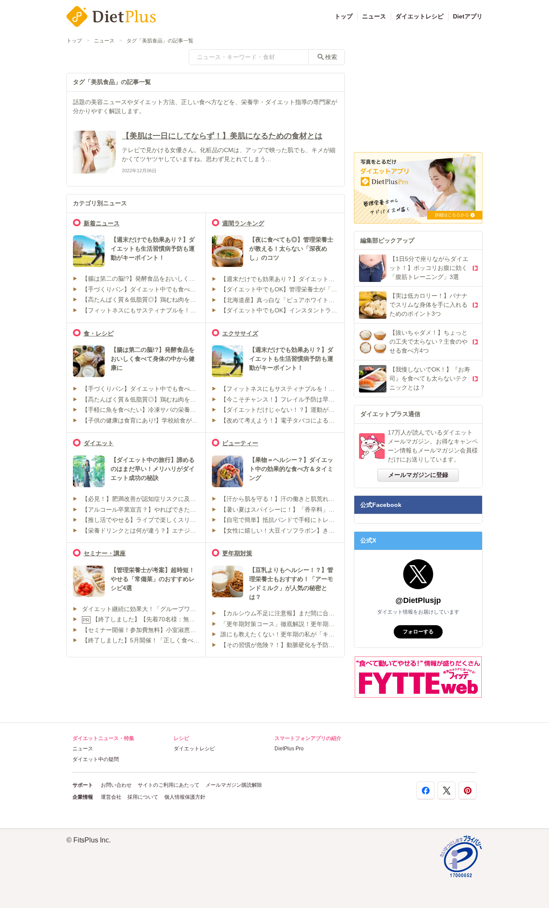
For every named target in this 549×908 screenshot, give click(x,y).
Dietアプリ (468, 16)
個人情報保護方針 (184, 797)
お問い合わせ (116, 785)
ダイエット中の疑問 (95, 759)
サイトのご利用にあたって (168, 785)
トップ (344, 16)
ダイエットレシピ (419, 16)
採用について (142, 797)
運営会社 (111, 797)
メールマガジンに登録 (418, 474)
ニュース (374, 16)
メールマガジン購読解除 (233, 785)
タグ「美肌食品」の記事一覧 (160, 41)
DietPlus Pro (289, 749)
